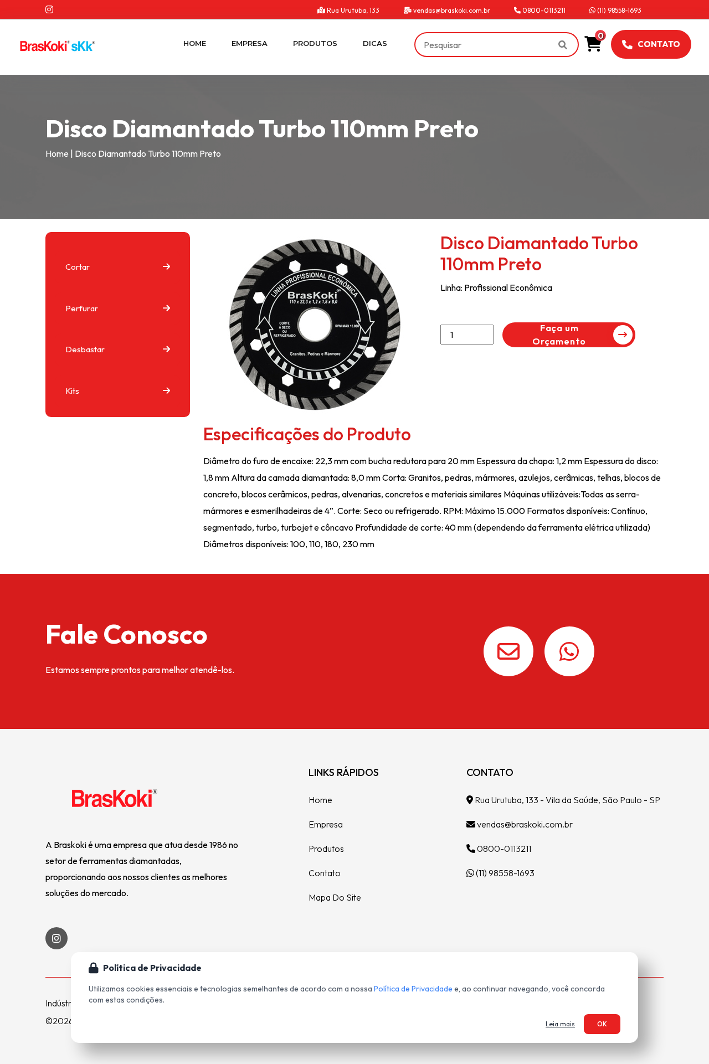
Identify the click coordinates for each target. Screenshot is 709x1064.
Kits (72, 390)
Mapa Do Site (335, 897)
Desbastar (85, 349)
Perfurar (81, 308)
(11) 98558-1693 (618, 10)
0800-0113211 (543, 10)
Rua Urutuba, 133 (352, 10)
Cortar (77, 266)
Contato (659, 44)
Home (194, 43)
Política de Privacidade (413, 989)
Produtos (315, 43)
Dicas (375, 43)
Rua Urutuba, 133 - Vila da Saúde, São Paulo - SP (566, 799)
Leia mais (560, 1024)
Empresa (250, 43)
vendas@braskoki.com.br (451, 10)
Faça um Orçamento (559, 334)
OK (602, 1024)
